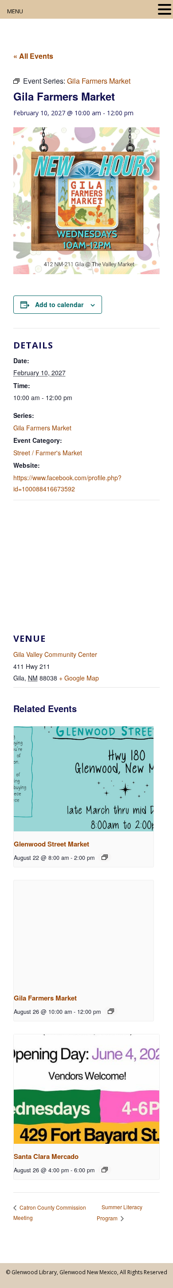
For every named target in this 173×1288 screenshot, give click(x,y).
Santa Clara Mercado (46, 1156)
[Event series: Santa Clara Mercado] (105, 1169)
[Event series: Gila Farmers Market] (111, 1011)
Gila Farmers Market (42, 427)
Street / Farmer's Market (47, 452)
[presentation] (83, 778)
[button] (164, 10)
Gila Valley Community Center (55, 654)
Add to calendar (59, 304)
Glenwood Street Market (51, 844)
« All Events (33, 56)
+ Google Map (79, 677)
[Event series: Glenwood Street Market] (105, 857)
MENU (15, 11)
